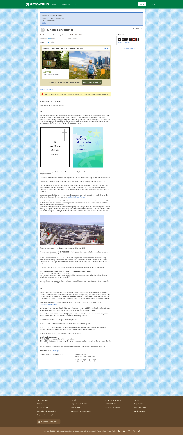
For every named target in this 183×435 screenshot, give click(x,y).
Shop (77, 4)
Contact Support (140, 407)
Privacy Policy (111, 431)
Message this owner (62, 35)
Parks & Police (76, 407)
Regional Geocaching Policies (47, 415)
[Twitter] (134, 431)
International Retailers (113, 407)
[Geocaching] (37, 4)
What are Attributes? (124, 43)
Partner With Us (42, 407)
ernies (49, 35)
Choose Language (49, 421)
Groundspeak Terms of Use (96, 431)
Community (65, 4)
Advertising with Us (130, 48)
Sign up (142, 4)
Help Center (138, 404)
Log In (153, 4)
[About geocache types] (42, 29)
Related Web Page (46, 89)
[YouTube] (124, 431)
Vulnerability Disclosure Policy (81, 411)
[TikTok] (139, 431)
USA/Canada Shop (111, 404)
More (44, 23)
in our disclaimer (102, 94)
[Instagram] (129, 431)
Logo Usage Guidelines (79, 404)
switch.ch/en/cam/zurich (48, 304)
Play (54, 4)
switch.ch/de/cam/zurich (76, 197)
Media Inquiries (139, 411)
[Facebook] (119, 431)
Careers (39, 404)
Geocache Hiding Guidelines (46, 411)
